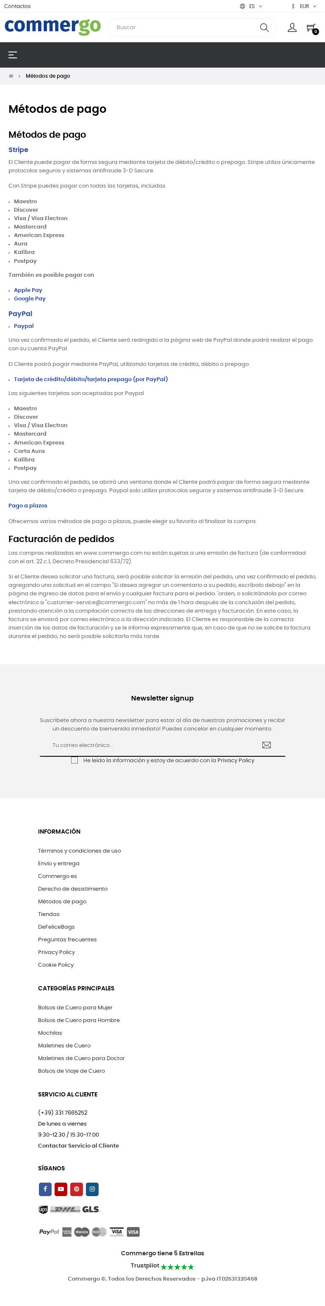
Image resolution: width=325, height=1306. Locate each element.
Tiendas (49, 914)
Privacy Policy (236, 760)
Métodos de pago (62, 902)
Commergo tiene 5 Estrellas (162, 1254)
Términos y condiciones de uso (79, 851)
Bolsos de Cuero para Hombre (79, 1020)
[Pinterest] (76, 1189)
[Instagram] (92, 1189)
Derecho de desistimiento (72, 889)
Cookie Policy (56, 965)
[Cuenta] (292, 27)
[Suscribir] (267, 746)
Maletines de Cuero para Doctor (81, 1058)
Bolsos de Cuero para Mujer (75, 1008)
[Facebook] (45, 1189)
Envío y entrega (59, 864)
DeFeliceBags (56, 927)
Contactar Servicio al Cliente (78, 1146)
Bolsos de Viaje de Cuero (71, 1071)
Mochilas (50, 1033)
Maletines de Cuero (64, 1046)
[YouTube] (61, 1189)
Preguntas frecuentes (67, 940)
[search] (264, 27)
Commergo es (57, 876)
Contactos (17, 6)
